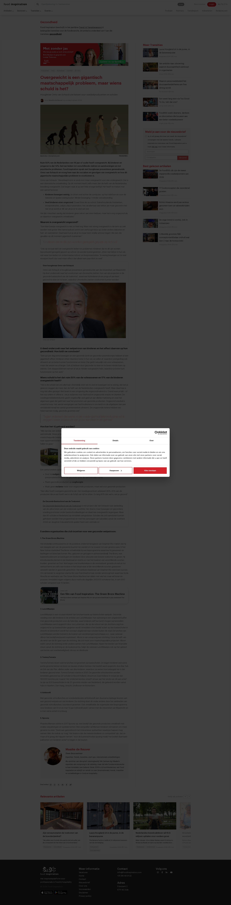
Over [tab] (152, 440)
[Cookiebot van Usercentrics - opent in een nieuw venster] (156, 433)
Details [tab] (116, 440)
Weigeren (81, 470)
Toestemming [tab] (79, 440)
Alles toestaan (150, 470)
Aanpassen (114, 470)
